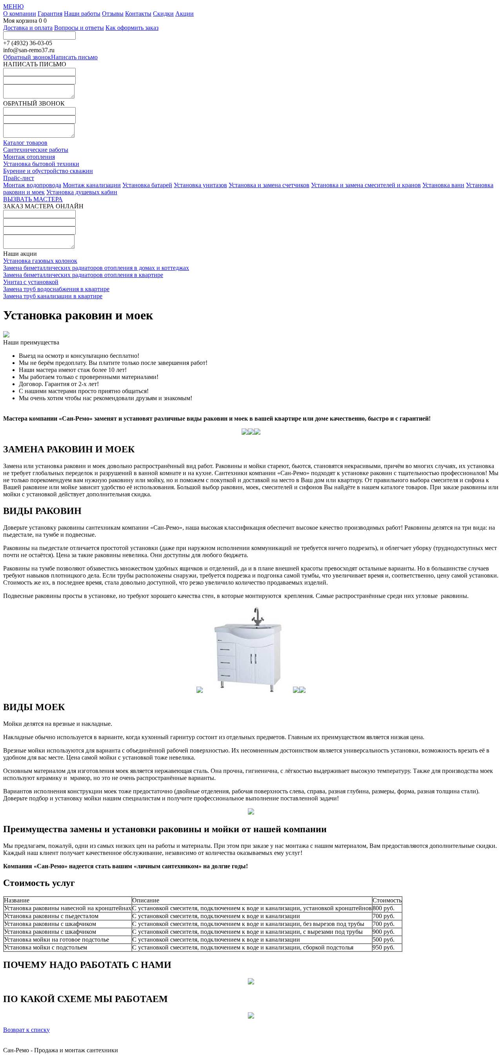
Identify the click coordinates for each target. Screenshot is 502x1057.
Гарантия (50, 13)
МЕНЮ (13, 6)
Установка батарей (147, 185)
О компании (19, 13)
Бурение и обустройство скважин (48, 171)
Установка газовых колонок (40, 260)
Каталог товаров (25, 142)
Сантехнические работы (35, 149)
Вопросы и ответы (79, 27)
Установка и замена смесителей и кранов (366, 185)
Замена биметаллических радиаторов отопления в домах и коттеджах (96, 267)
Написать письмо (74, 57)
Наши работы (82, 13)
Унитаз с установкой (30, 282)
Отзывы (113, 13)
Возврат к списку (26, 1029)
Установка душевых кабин (81, 192)
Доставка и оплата (28, 27)
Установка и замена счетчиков (269, 185)
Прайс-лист (18, 178)
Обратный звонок (27, 57)
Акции (184, 13)
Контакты (138, 13)
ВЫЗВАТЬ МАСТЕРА (33, 199)
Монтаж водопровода (32, 185)
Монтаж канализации (92, 185)
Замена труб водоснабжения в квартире (56, 289)
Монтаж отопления (29, 156)
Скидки (163, 13)
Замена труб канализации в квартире (52, 296)
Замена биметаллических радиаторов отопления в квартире (83, 275)
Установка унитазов (200, 185)
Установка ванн (443, 185)
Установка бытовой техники (41, 163)
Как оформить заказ (131, 27)
